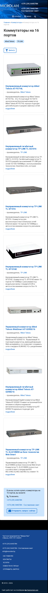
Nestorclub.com (32, 590)
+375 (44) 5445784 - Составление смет (23, 505)
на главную (8, 556)
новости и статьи (10, 566)
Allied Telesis (9, 41)
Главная (7, 22)
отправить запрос (11, 569)
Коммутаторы (16, 22)
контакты (7, 559)
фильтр (11, 50)
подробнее (10, 108)
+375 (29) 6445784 (14, 500)
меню (28, 16)
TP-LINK (20, 41)
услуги (6, 562)
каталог (17, 16)
